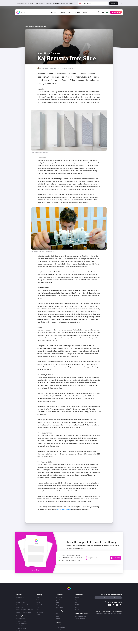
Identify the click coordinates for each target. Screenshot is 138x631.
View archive (35, 570)
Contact (38, 614)
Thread (77, 609)
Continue (114, 3)
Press (37, 609)
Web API (58, 602)
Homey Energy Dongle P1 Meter (24, 609)
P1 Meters (78, 621)
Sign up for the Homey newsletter (111, 595)
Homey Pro (19, 600)
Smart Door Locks (21, 621)
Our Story (38, 600)
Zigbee (77, 600)
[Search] (99, 12)
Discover (77, 12)
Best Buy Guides (21, 616)
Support (85, 12)
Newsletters (39, 612)
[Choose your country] (107, 12)
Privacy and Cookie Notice (103, 613)
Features (62, 12)
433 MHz (77, 605)
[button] (93, 3)
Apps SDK (58, 600)
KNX (76, 602)
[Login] (103, 12)
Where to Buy (39, 605)
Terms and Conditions (116, 613)
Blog (26, 27)
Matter (77, 607)
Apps (69, 12)
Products (53, 12)
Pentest (58, 618)
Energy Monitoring (80, 618)
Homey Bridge (20, 607)
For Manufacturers (60, 627)
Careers (38, 597)
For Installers (59, 625)
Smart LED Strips (20, 626)
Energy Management (80, 616)
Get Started (59, 597)
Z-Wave (77, 597)
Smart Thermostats (21, 623)
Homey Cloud (19, 597)
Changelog (58, 605)
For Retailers (59, 630)
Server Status (59, 607)
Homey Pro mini (20, 602)
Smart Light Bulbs (21, 628)
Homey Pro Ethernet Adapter (23, 612)
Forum (57, 616)
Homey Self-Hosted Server (23, 605)
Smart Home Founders (38, 27)
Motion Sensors (20, 618)
